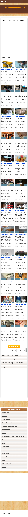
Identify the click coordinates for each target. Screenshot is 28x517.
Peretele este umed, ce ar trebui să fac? (7, 281)
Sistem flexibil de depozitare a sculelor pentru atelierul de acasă (7, 140)
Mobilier (4, 450)
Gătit (3, 439)
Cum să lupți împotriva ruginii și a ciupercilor (21, 140)
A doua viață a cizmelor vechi (21, 281)
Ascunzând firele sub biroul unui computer (21, 93)
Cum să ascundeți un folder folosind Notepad (7, 69)
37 (12, 350)
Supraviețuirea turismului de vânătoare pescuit (13, 436)
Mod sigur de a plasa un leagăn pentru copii (7, 210)
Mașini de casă (5, 412)
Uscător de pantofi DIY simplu (7, 93)
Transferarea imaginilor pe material (7, 116)
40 (20, 350)
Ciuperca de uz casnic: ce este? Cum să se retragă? (21, 234)
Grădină (4, 433)
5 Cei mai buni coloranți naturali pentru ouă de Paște (21, 163)
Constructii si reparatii (7, 422)
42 (24, 350)
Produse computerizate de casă (9, 426)
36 (10, 350)
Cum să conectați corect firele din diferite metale (21, 328)
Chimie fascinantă (6, 419)
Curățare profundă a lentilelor (21, 304)
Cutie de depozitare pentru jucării (7, 304)
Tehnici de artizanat (6, 463)
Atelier (3, 443)
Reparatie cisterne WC (20, 210)
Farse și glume (5, 456)
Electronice (4, 416)
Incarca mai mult (15, 346)
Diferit (3, 460)
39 (17, 350)
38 (15, 350)
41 (22, 350)
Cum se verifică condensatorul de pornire (7, 187)
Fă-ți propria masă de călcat (7, 163)
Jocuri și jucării (5, 453)
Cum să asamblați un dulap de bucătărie (21, 116)
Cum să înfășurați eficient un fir (21, 187)
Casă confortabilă (6, 446)
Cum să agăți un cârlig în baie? (7, 257)
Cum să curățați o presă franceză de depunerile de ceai (7, 328)
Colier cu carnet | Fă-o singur (9, 359)
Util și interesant (6, 429)
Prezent (4, 467)
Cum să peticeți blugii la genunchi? (7, 234)
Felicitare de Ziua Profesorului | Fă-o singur (12, 356)
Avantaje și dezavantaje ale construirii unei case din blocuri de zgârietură (21, 257)
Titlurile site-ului (14, 409)
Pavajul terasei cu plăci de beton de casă (11, 367)
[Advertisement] (14, 36)
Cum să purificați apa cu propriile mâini (21, 69)
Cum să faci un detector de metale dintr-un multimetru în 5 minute (12, 363)
